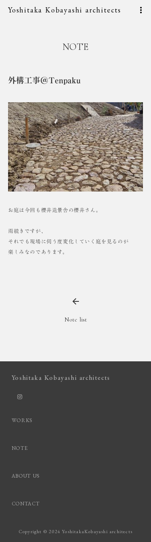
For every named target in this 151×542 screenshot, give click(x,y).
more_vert (141, 10)
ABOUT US (26, 475)
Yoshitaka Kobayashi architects (64, 9)
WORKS (22, 420)
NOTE (20, 448)
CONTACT (26, 503)
